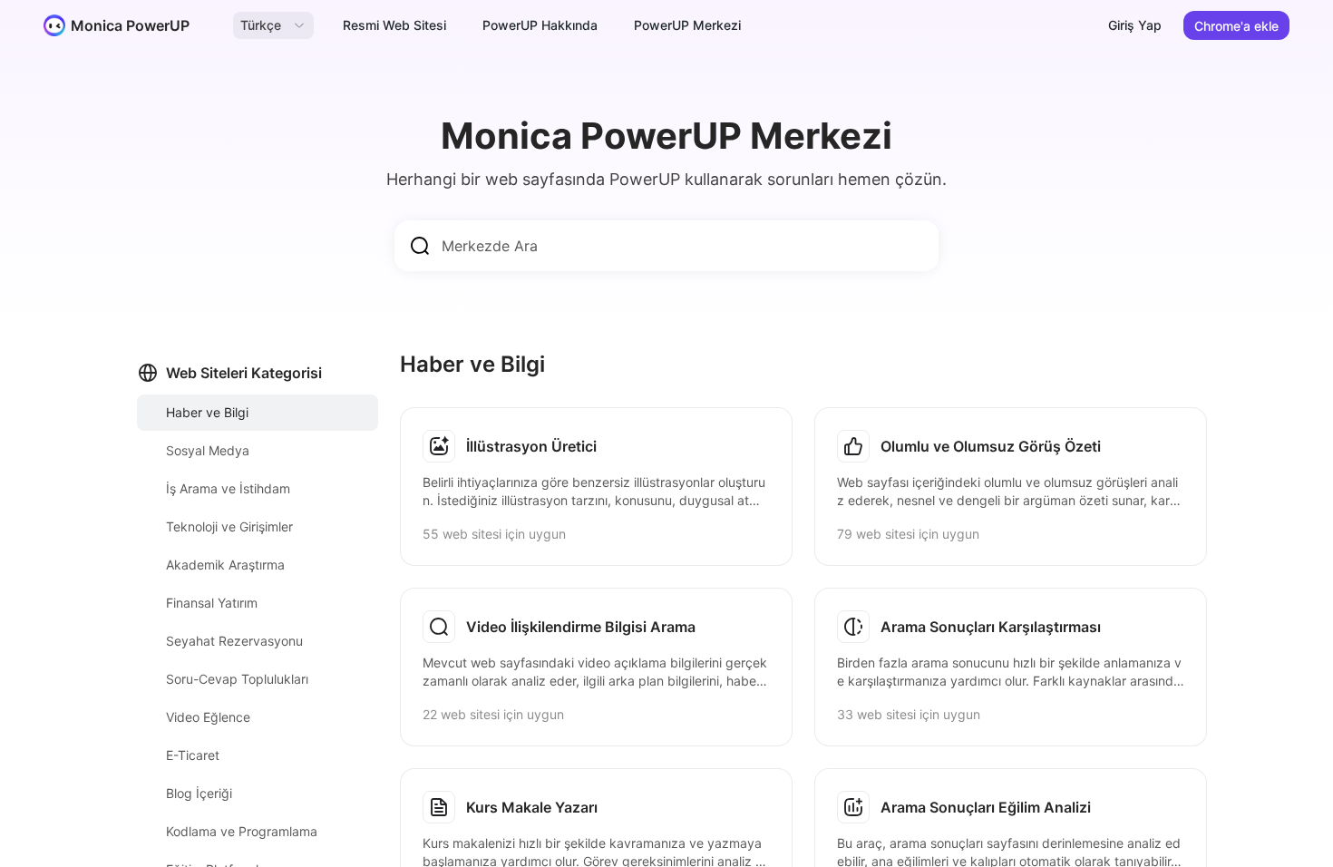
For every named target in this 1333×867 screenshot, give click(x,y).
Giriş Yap (1135, 25)
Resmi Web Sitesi (394, 25)
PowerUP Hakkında (540, 25)
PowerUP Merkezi (687, 25)
